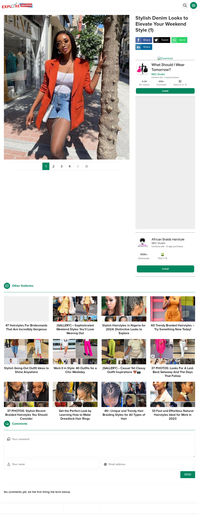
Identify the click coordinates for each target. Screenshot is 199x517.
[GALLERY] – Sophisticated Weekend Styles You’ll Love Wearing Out (75, 329)
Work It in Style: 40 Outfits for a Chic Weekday (75, 370)
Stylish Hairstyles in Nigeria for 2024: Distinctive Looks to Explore (124, 329)
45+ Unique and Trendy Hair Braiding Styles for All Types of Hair (124, 415)
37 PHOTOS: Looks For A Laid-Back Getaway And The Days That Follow (172, 372)
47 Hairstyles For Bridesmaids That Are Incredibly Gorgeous (26, 327)
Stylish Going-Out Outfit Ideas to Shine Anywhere (26, 370)
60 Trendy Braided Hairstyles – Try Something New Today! (172, 327)
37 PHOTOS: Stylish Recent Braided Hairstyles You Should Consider (26, 415)
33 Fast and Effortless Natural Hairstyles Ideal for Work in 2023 (173, 415)
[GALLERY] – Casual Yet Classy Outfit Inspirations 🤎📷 (124, 370)
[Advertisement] (165, 163)
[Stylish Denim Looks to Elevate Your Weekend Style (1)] (66, 158)
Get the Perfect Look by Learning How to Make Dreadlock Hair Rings (75, 415)
